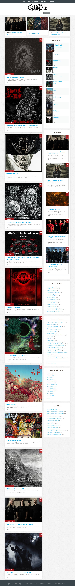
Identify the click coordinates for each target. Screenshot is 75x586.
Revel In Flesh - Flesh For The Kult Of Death (55, 343)
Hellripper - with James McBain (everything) (55, 181)
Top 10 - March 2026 (51, 379)
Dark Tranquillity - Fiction (52, 295)
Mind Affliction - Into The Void (53, 420)
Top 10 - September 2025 (52, 390)
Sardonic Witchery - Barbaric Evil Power (55, 411)
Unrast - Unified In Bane (52, 302)
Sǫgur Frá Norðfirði (57, 97)
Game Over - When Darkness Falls (54, 342)
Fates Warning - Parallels (52, 287)
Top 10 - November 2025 (52, 386)
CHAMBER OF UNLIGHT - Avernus (18, 356)
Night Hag (55, 74)
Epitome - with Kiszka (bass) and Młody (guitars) (57, 237)
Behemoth (55, 67)
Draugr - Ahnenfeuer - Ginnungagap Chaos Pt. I (56, 357)
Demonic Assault (56, 118)
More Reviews (48, 126)
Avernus (54, 83)
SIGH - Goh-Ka (11, 404)
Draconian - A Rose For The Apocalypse (55, 309)
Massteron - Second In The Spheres (54, 349)
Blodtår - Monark (50, 340)
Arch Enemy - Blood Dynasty (52, 301)
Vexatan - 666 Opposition (52, 429)
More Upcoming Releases (51, 363)
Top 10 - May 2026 (50, 375)
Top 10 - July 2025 (50, 393)
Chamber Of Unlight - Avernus (53, 425)
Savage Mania (56, 117)
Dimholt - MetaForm (51, 290)
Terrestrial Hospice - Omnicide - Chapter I (55, 335)
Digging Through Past (13, 440)
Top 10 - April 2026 (51, 377)
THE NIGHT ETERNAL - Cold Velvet (18, 572)
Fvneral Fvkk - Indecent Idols (52, 427)
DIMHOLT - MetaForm (13, 307)
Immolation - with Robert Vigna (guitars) (56, 153)
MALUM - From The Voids (15, 77)
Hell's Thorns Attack (57, 61)
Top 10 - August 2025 (51, 391)
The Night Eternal (57, 103)
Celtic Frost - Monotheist (52, 288)
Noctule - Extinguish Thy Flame (53, 356)
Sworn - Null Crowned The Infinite (54, 329)
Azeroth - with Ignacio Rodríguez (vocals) (55, 208)
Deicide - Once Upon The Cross (53, 311)
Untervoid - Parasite (51, 297)
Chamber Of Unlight (57, 81)
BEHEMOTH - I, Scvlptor (14, 174)
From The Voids (56, 54)
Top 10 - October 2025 (51, 388)
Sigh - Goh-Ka (49, 328)
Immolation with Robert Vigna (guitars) (19, 524)
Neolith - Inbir (49, 338)
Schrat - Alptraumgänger (52, 299)
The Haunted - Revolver (51, 306)
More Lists (48, 398)
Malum (54, 53)
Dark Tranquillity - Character (52, 304)
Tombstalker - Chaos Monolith (53, 350)
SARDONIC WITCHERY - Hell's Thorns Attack (22, 126)
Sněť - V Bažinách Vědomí (52, 331)
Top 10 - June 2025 (50, 395)
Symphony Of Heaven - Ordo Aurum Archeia (56, 430)
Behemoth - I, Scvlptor (51, 324)
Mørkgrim (55, 96)
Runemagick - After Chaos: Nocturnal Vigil (55, 345)
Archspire (55, 110)
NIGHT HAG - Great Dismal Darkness (18, 222)
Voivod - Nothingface (51, 294)
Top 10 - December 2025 (52, 384)
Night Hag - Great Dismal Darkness (54, 434)
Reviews (35, 1)
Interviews (44, 1)
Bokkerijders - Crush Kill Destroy (53, 432)
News (28, 1)
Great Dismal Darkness (57, 76)
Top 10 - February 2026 (51, 381)
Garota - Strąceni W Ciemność (53, 347)
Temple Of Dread (58, 45)
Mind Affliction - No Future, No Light (54, 418)
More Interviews (49, 277)
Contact (51, 1)
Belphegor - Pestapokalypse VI (53, 308)
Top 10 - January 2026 (51, 382)
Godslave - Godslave (51, 333)
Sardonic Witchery (57, 60)
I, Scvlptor (55, 69)
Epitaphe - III (49, 336)
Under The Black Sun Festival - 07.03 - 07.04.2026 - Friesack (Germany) (22, 258)
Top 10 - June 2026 (50, 374)
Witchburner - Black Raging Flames (54, 326)
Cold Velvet (55, 104)
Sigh (54, 88)
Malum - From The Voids (52, 409)
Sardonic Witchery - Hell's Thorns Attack (55, 322)
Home (23, 1)
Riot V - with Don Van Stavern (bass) (55, 265)
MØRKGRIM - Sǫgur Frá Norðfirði (18, 489)
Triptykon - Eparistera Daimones (53, 292)
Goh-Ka (54, 90)
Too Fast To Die (56, 111)
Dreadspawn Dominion (59, 47)
